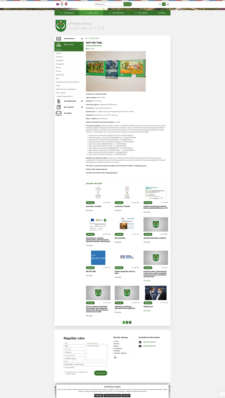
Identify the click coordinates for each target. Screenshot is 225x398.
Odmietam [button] (126, 395)
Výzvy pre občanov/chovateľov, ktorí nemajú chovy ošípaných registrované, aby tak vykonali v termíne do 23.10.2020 (97, 309)
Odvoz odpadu (61, 93)
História (58, 53)
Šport (58, 78)
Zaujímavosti (60, 75)
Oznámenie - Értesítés (93, 206)
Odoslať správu (101, 373)
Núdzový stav (148, 306)
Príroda (58, 71)
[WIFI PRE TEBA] (98, 258)
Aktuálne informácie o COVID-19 (155, 238)
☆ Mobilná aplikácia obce (64, 96)
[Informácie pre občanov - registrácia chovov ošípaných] (127, 293)
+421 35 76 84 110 (149, 342)
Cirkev (58, 86)
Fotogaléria (59, 60)
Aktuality (59, 50)
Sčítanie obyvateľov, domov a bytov (125, 272)
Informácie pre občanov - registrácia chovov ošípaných (125, 307)
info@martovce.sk (149, 346)
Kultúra (58, 68)
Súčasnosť (59, 57)
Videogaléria (60, 64)
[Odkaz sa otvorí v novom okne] (115, 357)
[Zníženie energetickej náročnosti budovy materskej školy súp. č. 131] (156, 193)
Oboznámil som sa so (76, 373)
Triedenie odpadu (120, 353)
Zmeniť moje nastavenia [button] (112, 395)
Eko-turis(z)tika (120, 238)
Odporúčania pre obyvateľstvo (66, 89)
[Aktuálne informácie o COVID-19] (156, 224)
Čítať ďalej (89, 210)
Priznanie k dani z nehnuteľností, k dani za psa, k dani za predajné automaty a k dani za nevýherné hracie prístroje (155, 273)
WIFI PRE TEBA (94, 38)
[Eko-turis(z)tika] (127, 224)
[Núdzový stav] (156, 293)
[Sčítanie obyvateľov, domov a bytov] (127, 258)
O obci (116, 341)
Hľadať (128, 4)
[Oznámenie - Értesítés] (98, 193)
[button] (66, 12)
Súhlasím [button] (99, 395)
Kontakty (161, 13)
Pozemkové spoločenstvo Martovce (67, 82)
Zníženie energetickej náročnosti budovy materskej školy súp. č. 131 (156, 207)
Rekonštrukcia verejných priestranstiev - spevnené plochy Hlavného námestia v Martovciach (98, 239)
